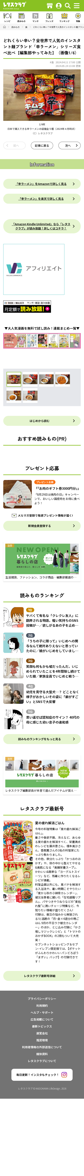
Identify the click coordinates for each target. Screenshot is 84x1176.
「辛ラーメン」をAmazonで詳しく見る (41, 184)
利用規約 (42, 1005)
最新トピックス (42, 1026)
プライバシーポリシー (42, 999)
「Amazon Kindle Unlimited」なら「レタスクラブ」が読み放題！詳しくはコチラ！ (41, 226)
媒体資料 (42, 1054)
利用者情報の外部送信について (42, 1047)
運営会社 (42, 1033)
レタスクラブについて (42, 1061)
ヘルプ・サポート (42, 1012)
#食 (52, 62)
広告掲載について (42, 1019)
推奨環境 (42, 1040)
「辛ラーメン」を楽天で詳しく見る (41, 199)
